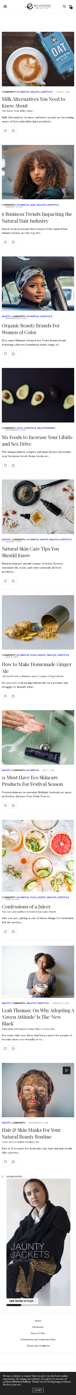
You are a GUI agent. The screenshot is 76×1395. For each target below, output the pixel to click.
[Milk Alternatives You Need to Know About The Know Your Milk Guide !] (38, 59)
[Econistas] (38, 6)
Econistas (23, 92)
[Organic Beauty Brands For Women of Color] (38, 283)
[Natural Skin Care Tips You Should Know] (38, 506)
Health (34, 92)
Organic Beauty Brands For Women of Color (31, 328)
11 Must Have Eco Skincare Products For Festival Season (32, 780)
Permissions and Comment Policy (38, 1339)
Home (38, 1320)
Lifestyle (46, 92)
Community (8, 92)
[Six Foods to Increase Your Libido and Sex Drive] (38, 395)
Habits (44, 539)
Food (20, 428)
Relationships (46, 428)
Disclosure (38, 1327)
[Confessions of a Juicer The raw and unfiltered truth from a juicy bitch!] (38, 856)
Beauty (6, 316)
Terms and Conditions (38, 1345)
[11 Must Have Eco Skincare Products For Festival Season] (38, 737)
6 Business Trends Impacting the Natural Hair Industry (37, 217)
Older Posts (14, 1176)
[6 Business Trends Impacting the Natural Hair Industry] (38, 172)
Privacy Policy (38, 1333)
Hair (32, 205)
